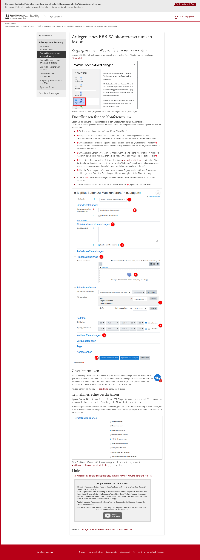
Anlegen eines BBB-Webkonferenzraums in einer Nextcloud (107, 529)
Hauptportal (78, 7)
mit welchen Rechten (132, 160)
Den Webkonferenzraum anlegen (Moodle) (50, 54)
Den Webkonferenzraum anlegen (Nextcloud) (50, 61)
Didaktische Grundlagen (49, 93)
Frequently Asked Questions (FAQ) (50, 81)
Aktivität (78, 58)
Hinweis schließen (186, 4)
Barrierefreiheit (96, 552)
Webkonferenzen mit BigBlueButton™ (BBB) (23, 26)
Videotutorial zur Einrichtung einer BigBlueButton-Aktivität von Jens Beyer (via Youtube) (114, 475)
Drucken (82, 552)
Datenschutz (111, 552)
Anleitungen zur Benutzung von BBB (58, 26)
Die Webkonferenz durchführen (47, 75)
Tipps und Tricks (47, 87)
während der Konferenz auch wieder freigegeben (94, 465)
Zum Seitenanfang (45, 552)
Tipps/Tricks (102, 389)
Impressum (125, 552)
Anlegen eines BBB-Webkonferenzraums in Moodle (96, 26)
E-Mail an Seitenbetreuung (153, 552)
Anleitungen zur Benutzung (51, 42)
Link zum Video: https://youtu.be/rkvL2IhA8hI (112, 510)
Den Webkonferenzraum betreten (50, 68)
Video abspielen (116, 515)
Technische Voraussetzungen (47, 47)
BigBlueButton (56, 17)
